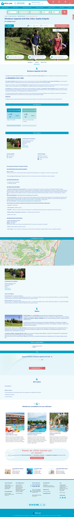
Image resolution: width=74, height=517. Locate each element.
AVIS (51, 25)
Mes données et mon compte (64, 488)
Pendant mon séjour (62, 487)
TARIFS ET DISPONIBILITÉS (61, 25)
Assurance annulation (8, 493)
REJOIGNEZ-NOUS (46, 493)
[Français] (70, 3)
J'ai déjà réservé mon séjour (64, 486)
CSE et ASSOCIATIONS (19, 493)
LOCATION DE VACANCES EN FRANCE (49, 486)
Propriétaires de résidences (19, 490)
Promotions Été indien (27, 7)
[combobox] (13, 12)
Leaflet (72, 265)
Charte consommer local (19, 487)
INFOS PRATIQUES (45, 25)
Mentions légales (7, 488)
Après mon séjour (62, 489)
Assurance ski (7, 495)
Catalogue (70, 7)
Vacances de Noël (51, 7)
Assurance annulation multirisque (9, 494)
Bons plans (43, 62)
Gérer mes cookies (62, 492)
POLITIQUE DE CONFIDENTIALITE (48, 485)
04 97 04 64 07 (25, 145)
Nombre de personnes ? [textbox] (35, 12)
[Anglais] (71, 3)
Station (36, 62)
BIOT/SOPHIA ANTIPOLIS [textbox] (24, 12)
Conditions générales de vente (9, 485)
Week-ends (62, 7)
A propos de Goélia (18, 485)
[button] (37, 251)
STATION (9, 25)
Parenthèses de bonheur (19, 486)
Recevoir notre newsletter (46, 491)
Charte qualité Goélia (19, 488)
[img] (61, 498)
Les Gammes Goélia (8, 487)
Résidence (30, 62)
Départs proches (5, 7)
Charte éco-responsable (19, 491)
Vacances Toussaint (40, 7)
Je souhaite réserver (63, 485)
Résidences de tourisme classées (20, 489)
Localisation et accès (10, 21)
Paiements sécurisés (8, 486)
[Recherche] (64, 12)
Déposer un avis (36, 368)
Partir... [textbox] (10, 12)
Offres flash (15, 7)
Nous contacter (62, 490)
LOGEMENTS (37, 25)
